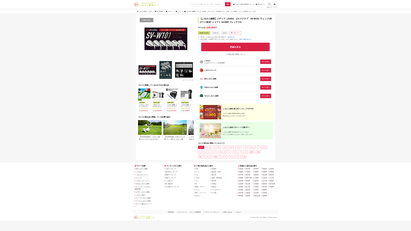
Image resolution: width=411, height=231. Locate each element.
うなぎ (197, 177)
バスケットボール (249, 147)
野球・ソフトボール (220, 157)
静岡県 (256, 172)
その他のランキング (172, 186)
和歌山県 (257, 195)
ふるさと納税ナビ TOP (145, 11)
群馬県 (241, 195)
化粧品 (214, 186)
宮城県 (241, 177)
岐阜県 (256, 169)
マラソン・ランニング (240, 152)
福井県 (248, 189)
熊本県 (271, 174)
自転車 (214, 180)
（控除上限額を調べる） (245, 39)
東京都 (248, 174)
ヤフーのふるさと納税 (143, 198)
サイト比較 (141, 166)
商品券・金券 (216, 172)
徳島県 (264, 183)
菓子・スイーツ (200, 192)
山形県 (241, 183)
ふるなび (139, 172)
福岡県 (264, 195)
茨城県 (241, 189)
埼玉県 (248, 169)
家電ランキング (170, 174)
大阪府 (256, 186)
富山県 (248, 183)
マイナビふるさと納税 (143, 201)
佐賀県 (271, 169)
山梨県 (248, 192)
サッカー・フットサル (213, 147)
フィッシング (262, 147)
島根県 (264, 172)
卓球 (258, 152)
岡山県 (264, 174)
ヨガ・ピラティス (225, 152)
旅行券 (214, 174)
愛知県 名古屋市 (204, 33)
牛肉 (196, 169)
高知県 (264, 192)
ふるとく (239, 212)
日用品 (214, 183)
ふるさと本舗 (140, 195)
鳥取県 (264, 169)
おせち (197, 195)
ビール (197, 189)
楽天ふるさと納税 (142, 169)
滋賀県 (256, 180)
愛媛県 (264, 189)
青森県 (241, 172)
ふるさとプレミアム (142, 180)
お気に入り (269, 7)
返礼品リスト (261, 4)
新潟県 (248, 180)
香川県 (264, 186)
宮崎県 (271, 180)
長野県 (248, 195)
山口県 (264, 180)
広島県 (264, 177)
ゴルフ (179, 11)
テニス (238, 147)
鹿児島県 (272, 183)
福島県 (241, 186)
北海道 (241, 169)
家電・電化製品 (217, 177)
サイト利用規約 (195, 212)
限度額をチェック (244, 4)
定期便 (214, 169)
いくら (197, 172)
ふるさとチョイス (142, 174)
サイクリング (234, 157)
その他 (243, 157)
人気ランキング (170, 169)
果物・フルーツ (200, 186)
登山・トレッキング (205, 157)
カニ (196, 174)
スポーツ (170, 11)
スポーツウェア (228, 147)
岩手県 (241, 174)
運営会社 (171, 212)
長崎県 (271, 172)
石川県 (248, 186)
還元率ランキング (171, 172)
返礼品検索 (159, 11)
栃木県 (241, 192)
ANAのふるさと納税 (142, 183)
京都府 (256, 183)
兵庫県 (256, 189)
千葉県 (248, 172)
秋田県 (241, 180)
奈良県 (256, 192)
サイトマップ (182, 212)
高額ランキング (170, 177)
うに (196, 180)
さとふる (139, 177)
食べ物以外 (169, 183)
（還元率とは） (231, 37)
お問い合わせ (227, 212)
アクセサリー (216, 189)
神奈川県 (249, 177)
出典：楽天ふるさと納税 (188, 80)
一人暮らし (169, 180)
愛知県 (256, 174)
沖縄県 (271, 186)
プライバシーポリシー (212, 212)
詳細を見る (146, 20)
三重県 (256, 177)
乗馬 (252, 152)
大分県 (271, 177)
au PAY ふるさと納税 (143, 192)
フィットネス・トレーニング (207, 152)
